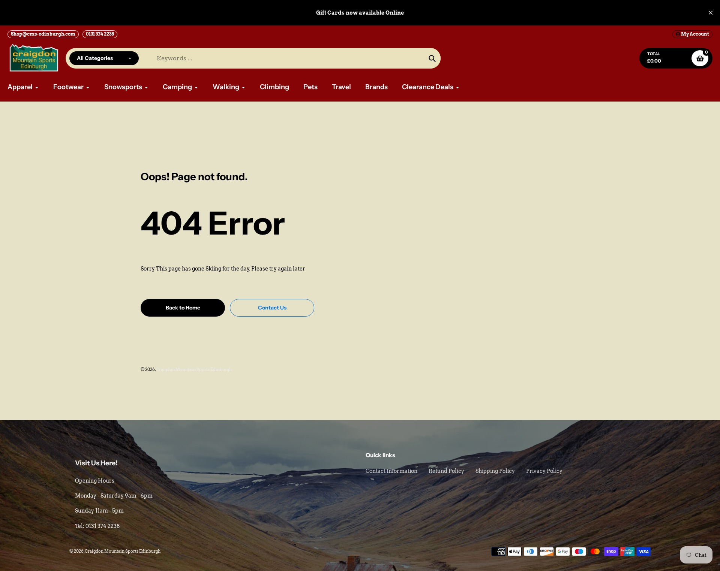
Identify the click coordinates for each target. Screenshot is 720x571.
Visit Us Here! (96, 463)
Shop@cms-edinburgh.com (43, 34)
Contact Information (391, 471)
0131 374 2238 (100, 34)
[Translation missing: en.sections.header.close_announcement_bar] (710, 12)
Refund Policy (446, 471)
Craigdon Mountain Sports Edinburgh (194, 369)
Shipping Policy (495, 471)
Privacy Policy (544, 471)
